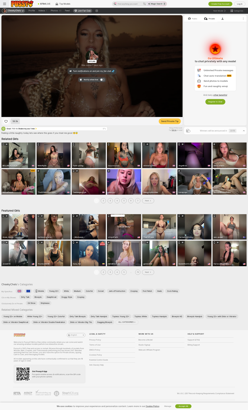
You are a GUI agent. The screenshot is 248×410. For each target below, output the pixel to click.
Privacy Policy (95, 340)
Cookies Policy (95, 355)
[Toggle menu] (4, 4)
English (74, 335)
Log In (239, 4)
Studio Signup (144, 345)
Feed (67, 10)
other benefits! (220, 95)
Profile (31, 10)
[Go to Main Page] (22, 4)
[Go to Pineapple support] (57, 393)
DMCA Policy (94, 350)
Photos (56, 10)
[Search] (145, 4)
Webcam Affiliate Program (149, 350)
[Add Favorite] (6, 121)
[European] (28, 291)
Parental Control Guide (98, 360)
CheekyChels (9, 284)
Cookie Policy (152, 406)
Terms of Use (94, 345)
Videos (42, 10)
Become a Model (145, 340)
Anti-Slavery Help (96, 365)
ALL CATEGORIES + (126, 322)
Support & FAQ (194, 340)
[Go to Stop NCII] (70, 393)
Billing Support (194, 345)
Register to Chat (215, 102)
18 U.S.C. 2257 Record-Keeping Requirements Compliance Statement (205, 394)
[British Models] (19, 291)
